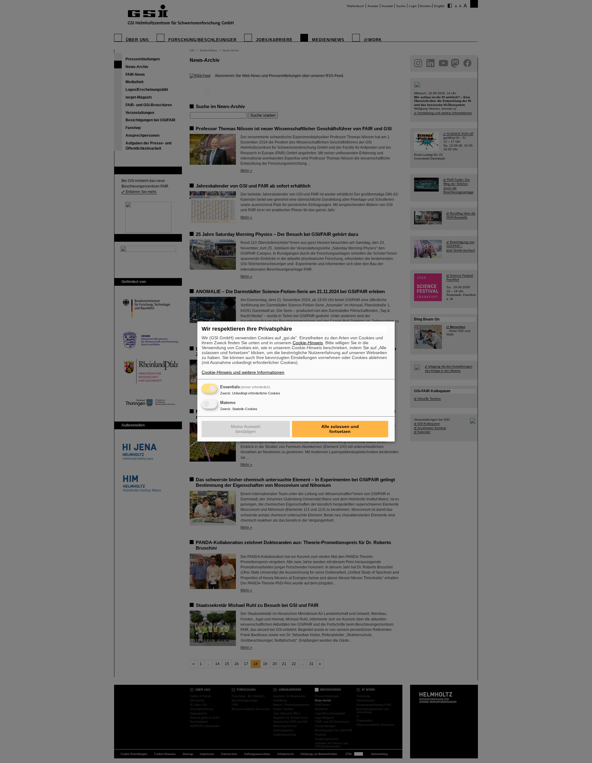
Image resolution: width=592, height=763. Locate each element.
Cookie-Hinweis (308, 342)
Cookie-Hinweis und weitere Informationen (243, 372)
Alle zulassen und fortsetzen (340, 429)
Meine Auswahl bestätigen (245, 429)
